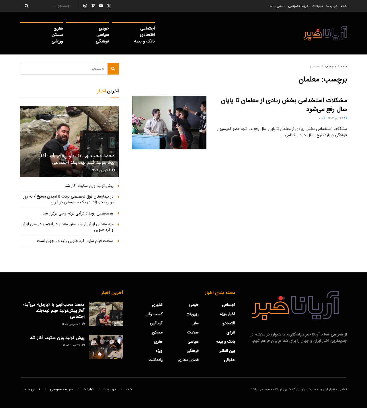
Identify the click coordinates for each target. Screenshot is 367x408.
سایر (195, 323)
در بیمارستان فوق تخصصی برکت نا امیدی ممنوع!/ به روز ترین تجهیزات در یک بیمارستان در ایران (68, 199)
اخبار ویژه (227, 314)
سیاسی (102, 34)
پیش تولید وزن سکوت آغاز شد (89, 186)
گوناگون (156, 323)
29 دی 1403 (336, 118)
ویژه (159, 351)
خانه (344, 6)
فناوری (157, 305)
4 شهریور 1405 (102, 170)
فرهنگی (102, 41)
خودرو (104, 28)
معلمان (315, 66)
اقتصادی (147, 34)
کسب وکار (154, 314)
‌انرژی (231, 332)
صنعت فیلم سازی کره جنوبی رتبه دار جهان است (75, 241)
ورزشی (57, 41)
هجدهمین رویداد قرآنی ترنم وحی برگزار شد (78, 213)
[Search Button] (24, 6)
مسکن (57, 34)
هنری (58, 28)
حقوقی (229, 360)
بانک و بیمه (144, 41)
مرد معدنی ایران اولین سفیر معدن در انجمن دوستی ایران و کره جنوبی (68, 227)
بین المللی (226, 351)
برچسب (330, 66)
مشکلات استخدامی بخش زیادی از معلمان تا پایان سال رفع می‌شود (284, 104)
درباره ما (331, 6)
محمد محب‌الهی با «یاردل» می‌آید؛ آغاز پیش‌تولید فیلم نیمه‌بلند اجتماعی (77, 159)
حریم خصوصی (298, 6)
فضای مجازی (188, 360)
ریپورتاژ (193, 314)
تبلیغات (317, 6)
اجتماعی (147, 28)
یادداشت (156, 360)
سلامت (193, 332)
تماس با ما (277, 6)
